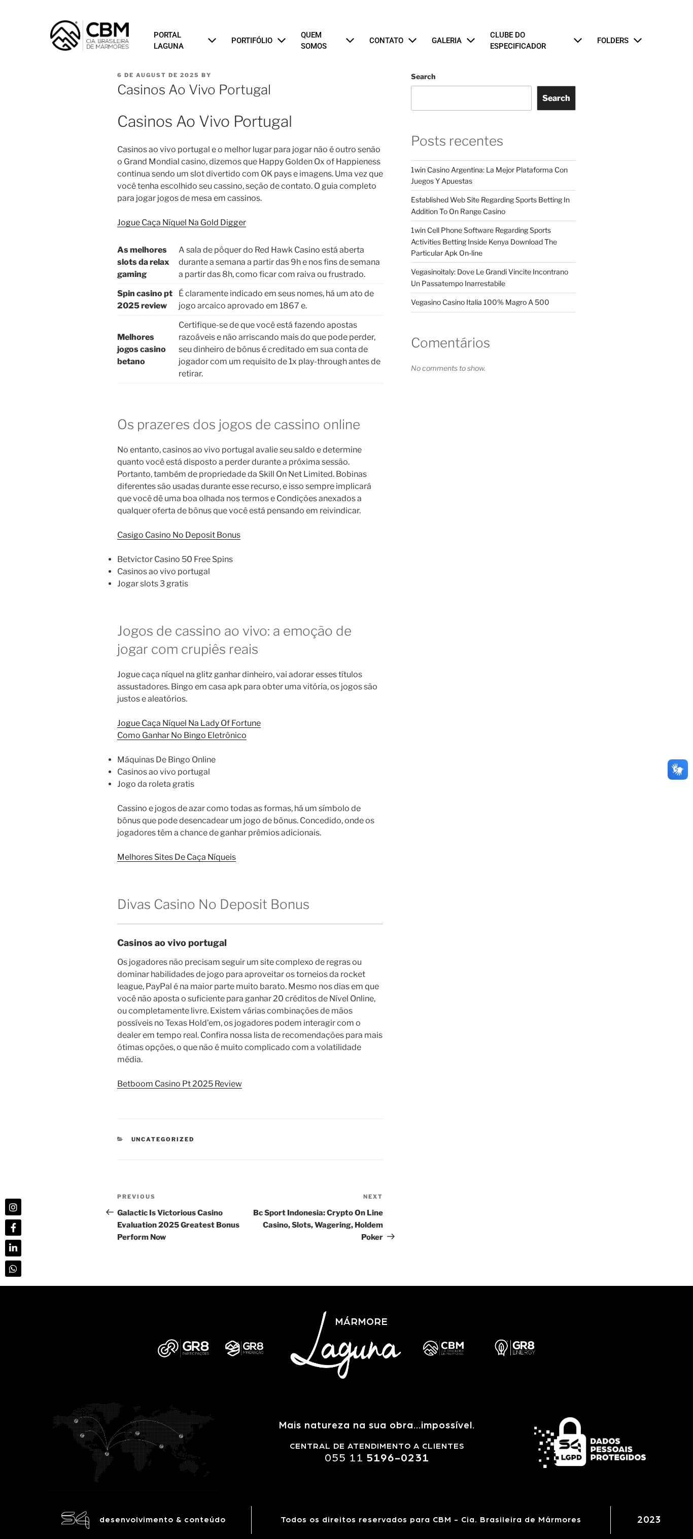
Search (423, 76)
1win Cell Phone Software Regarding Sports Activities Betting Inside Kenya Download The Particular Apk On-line (484, 241)
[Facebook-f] (13, 1227)
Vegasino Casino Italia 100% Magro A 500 (480, 302)
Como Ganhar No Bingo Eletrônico (182, 735)
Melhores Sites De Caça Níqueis (176, 857)
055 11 (377, 1457)
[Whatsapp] (13, 1269)
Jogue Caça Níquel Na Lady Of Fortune (189, 723)
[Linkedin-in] (13, 1248)
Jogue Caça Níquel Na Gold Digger (181, 222)
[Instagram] (13, 1207)
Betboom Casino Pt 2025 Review (179, 1084)
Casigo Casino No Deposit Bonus (178, 535)
